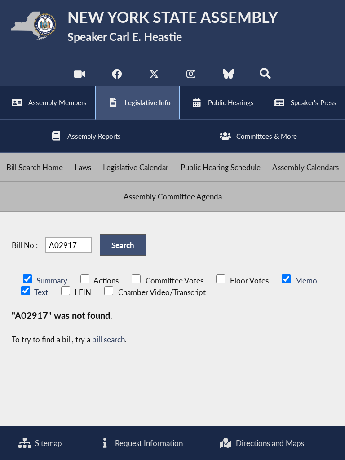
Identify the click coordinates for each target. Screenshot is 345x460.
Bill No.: (25, 245)
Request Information (148, 443)
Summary (51, 280)
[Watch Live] (80, 76)
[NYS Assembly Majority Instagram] (191, 76)
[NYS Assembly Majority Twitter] (154, 76)
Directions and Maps (269, 443)
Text (41, 292)
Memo (306, 280)
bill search (108, 339)
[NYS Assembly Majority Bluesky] (228, 76)
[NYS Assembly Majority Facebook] (116, 76)
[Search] (265, 76)
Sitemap (47, 443)
